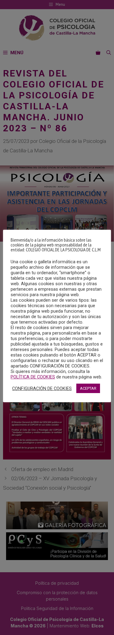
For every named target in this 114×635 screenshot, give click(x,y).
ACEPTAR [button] (88, 388)
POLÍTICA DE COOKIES (33, 377)
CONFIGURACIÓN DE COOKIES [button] (42, 388)
